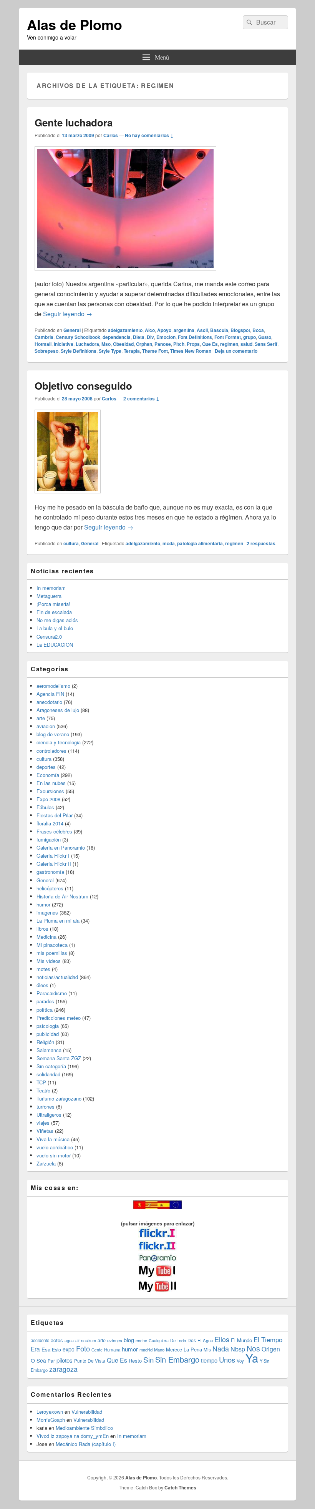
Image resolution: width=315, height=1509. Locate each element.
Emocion (166, 337)
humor (43, 904)
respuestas (261, 543)
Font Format (227, 337)
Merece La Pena (184, 1349)
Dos (191, 1340)
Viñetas (44, 1130)
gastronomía (50, 871)
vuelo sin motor (53, 1155)
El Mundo (241, 1340)
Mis (207, 1349)
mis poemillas (51, 952)
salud (246, 343)
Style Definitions (78, 350)
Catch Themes (180, 1487)
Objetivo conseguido (83, 385)
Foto (83, 1348)
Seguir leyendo (67, 313)
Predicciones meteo (58, 1017)
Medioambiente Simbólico (84, 1427)
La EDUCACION (54, 644)
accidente (40, 1340)
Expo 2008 (48, 799)
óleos (42, 985)
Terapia (132, 350)
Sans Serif (266, 343)
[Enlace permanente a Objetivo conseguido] (68, 497)
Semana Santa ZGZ (58, 1058)
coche (141, 1340)
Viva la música (53, 1139)
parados (45, 1001)
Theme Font (155, 350)
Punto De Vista (89, 1360)
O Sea (38, 1360)
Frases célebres (54, 831)
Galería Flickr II (53, 863)
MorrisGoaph (50, 1419)
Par (51, 1360)
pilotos (64, 1360)
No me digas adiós (57, 620)
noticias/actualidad (57, 977)
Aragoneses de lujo (57, 710)
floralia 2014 (49, 823)
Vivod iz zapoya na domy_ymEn (72, 1435)
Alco (150, 330)
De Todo (178, 1340)
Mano (159, 1349)
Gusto (264, 337)
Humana (112, 1349)
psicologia (47, 1025)
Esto (56, 1349)
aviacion (45, 726)
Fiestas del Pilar (54, 815)
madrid (146, 1349)
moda (168, 543)
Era (35, 1349)
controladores (51, 750)
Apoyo (164, 330)
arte (40, 718)
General (72, 330)
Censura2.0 (49, 636)
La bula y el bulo (54, 628)
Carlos (110, 135)
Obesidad (123, 343)
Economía (47, 775)
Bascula (219, 330)
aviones (114, 1340)
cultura (71, 543)
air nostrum (85, 1340)
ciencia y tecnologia (58, 742)
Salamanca (48, 1050)
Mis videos (48, 960)
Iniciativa (63, 343)
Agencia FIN (50, 693)
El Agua (205, 1340)
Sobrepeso (46, 350)
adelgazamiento (125, 330)
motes (43, 969)
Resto (135, 1360)
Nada (220, 1348)
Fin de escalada (54, 612)
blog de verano (52, 734)
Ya (251, 1358)
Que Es (210, 343)
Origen (271, 1349)
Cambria (44, 337)
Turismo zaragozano (58, 1098)
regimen (229, 343)
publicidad (47, 1034)
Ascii (202, 330)
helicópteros (49, 888)
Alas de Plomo (74, 24)
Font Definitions (195, 337)
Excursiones (50, 791)
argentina (184, 330)
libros (42, 928)
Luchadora (87, 343)
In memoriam (51, 587)
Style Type (110, 350)
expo (69, 1349)
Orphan (144, 343)
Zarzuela (46, 1163)
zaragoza (63, 1369)
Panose (162, 343)
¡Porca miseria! (53, 604)
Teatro (43, 1090)
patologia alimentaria (200, 543)
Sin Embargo (177, 1359)
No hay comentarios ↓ (149, 135)
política (44, 1009)
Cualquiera (159, 1340)
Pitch (178, 343)
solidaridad (48, 1074)
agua (69, 1340)
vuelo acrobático (54, 1147)
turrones (45, 1106)
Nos (253, 1348)
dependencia (117, 337)
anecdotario (49, 702)
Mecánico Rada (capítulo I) (86, 1444)
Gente (97, 1350)
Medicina (46, 936)
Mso (106, 343)
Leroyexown (49, 1411)
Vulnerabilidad (86, 1411)
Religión (45, 1042)
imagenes (47, 912)
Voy (240, 1361)
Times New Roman (190, 350)
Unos (227, 1360)
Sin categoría (51, 1066)
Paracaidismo (51, 993)
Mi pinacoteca (52, 944)
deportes (46, 766)
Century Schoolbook (78, 337)
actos (57, 1340)
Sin (148, 1359)
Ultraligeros (48, 1114)
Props (193, 343)
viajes (43, 1122)
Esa (45, 1349)
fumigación (48, 839)
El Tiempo (268, 1339)
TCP (41, 1082)
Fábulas (45, 807)
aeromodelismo (53, 685)
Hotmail (43, 343)
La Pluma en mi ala (58, 920)
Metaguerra (48, 595)
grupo (249, 337)
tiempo (209, 1360)
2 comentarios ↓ (141, 398)
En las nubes (51, 783)
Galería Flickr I (53, 855)
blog (129, 1340)
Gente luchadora (74, 122)
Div (150, 337)
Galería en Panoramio (60, 847)
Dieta (138, 337)
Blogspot (240, 330)
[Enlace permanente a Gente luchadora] (125, 274)
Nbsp (237, 1349)
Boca (258, 330)
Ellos (221, 1339)
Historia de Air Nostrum (62, 896)
